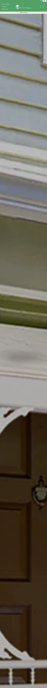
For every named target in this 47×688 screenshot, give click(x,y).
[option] (23, 12)
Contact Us (4, 6)
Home (3, 4)
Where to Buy (5, 9)
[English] (44, 1)
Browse (5, 362)
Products (8, 4)
